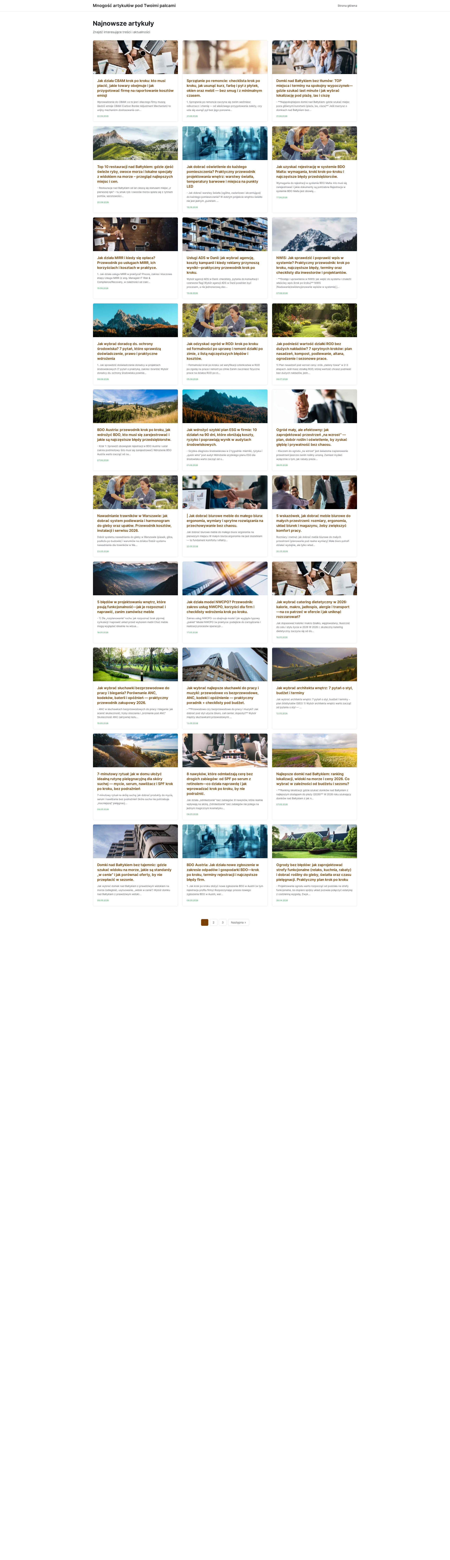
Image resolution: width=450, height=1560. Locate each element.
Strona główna (347, 5)
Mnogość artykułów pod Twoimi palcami (134, 5)
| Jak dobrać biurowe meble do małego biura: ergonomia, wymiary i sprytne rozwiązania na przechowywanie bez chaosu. (225, 521)
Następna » (238, 922)
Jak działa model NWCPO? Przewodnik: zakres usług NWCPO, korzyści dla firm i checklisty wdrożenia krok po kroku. (220, 607)
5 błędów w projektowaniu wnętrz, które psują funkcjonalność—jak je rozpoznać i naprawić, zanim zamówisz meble (131, 607)
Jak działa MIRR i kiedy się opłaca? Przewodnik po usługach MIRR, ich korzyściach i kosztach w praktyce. (127, 263)
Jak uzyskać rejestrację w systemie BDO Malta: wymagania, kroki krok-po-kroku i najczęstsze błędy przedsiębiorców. (310, 172)
